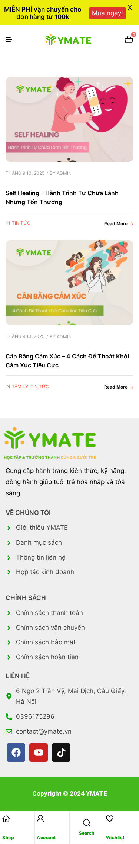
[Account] (40, 818)
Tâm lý (20, 386)
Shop (8, 837)
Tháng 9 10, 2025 (25, 173)
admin (64, 173)
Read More (116, 223)
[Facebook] (16, 752)
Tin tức (21, 223)
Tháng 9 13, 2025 (25, 336)
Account (46, 837)
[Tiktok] (61, 752)
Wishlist (115, 837)
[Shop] (6, 818)
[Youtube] (38, 752)
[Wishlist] (109, 818)
